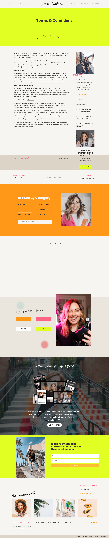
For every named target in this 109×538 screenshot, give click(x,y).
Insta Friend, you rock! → (88, 178)
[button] (23, 158)
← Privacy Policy (18, 178)
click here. (30, 100)
